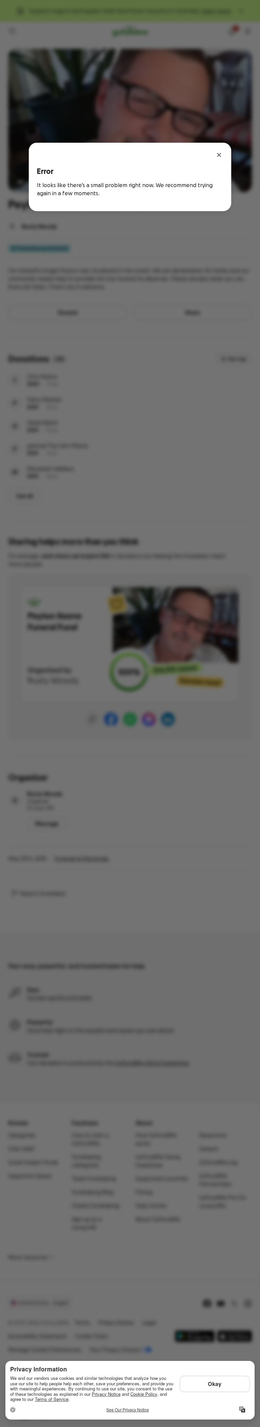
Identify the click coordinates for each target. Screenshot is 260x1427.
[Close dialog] (219, 155)
